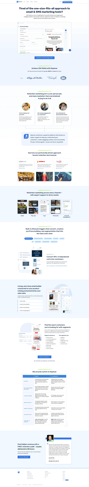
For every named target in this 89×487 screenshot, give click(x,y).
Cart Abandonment (30, 477)
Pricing (32, 1)
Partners (64, 477)
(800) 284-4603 (69, 0)
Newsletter (46, 475)
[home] (19, 2)
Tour (24, 1)
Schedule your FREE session (67, 2)
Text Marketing (29, 474)
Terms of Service (24, 484)
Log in (60, 1)
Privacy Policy (18, 484)
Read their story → (22, 168)
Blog (45, 477)
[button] (35, 2)
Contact (64, 474)
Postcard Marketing (30, 475)
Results (28, 1)
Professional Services (30, 478)
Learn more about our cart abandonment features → (57, 265)
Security (30, 484)
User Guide (46, 474)
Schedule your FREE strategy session (44, 57)
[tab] (28, 239)
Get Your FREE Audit (23, 457)
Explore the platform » (45, 356)
